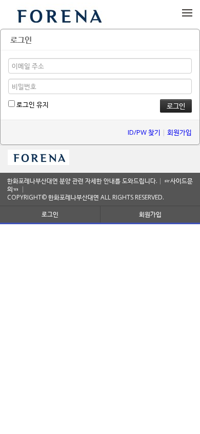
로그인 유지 (32, 104)
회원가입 (179, 132)
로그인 (50, 214)
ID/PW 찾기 (144, 132)
